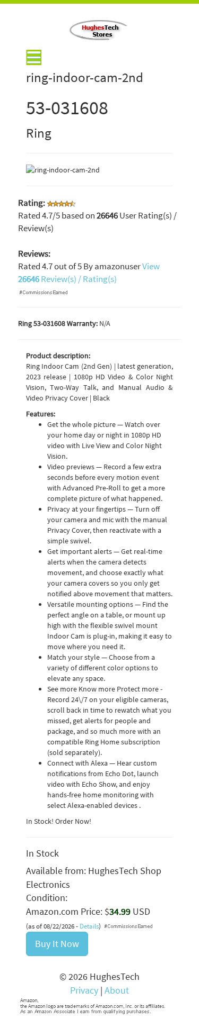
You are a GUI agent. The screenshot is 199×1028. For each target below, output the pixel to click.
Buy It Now (57, 944)
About (117, 990)
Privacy (84, 990)
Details (89, 926)
